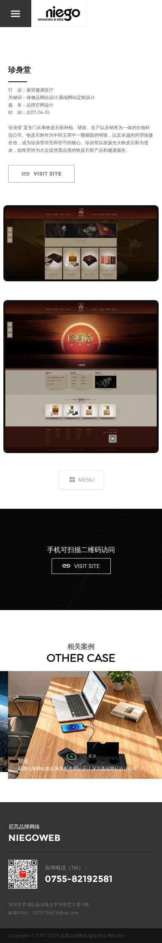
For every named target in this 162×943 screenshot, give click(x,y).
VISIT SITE (47, 173)
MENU (86, 479)
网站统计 (117, 935)
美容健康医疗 (39, 89)
